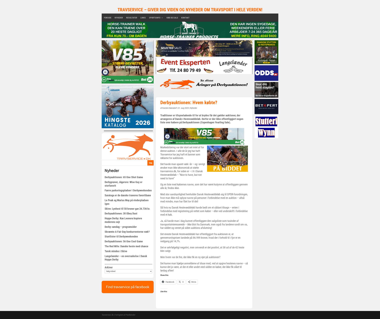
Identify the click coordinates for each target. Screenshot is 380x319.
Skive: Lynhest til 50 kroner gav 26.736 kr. (127, 208)
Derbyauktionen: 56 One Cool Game (124, 241)
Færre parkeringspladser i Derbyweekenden (128, 190)
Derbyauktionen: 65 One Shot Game (124, 177)
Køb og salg (172, 18)
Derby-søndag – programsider (121, 226)
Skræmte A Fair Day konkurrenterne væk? (127, 231)
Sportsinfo (154, 18)
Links (143, 18)
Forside (107, 18)
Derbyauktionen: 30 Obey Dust (121, 213)
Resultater (131, 18)
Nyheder (119, 18)
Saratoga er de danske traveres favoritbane (128, 195)
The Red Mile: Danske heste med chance (126, 246)
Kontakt (185, 18)
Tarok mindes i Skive (116, 251)
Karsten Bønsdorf (169, 108)
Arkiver (109, 267)
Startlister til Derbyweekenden (121, 236)
